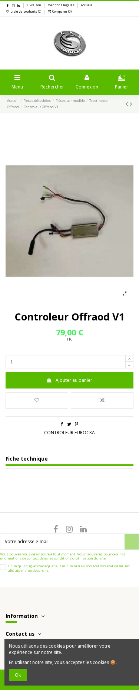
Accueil (86, 5)
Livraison (34, 5)
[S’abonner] (132, 541)
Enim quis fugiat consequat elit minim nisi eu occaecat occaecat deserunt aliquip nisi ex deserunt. (69, 568)
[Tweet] (69, 424)
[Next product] (131, 103)
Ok (18, 675)
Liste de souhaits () (26, 11)
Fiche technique (27, 459)
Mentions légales (61, 5)
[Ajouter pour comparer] (102, 400)
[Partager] (62, 424)
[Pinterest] (76, 424)
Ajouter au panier (74, 380)
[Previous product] (128, 103)
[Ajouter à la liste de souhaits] (37, 400)
